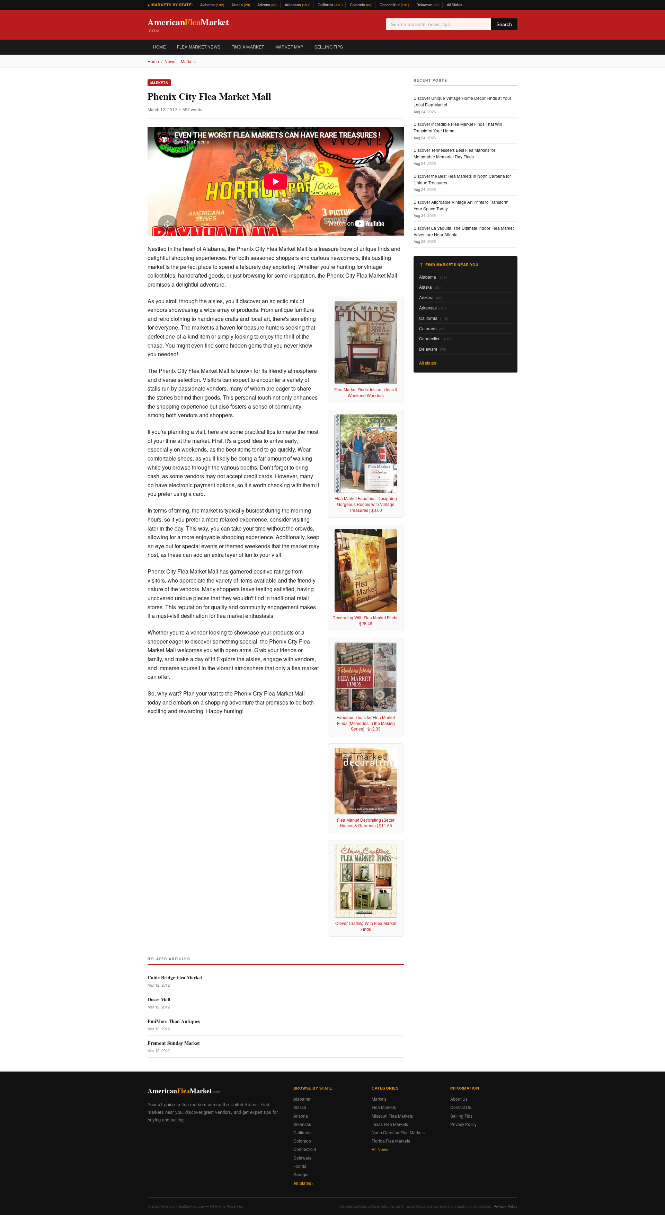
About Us (459, 1099)
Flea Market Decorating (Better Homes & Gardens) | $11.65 (365, 823)
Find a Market (247, 47)
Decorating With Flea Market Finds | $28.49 (365, 620)
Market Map (289, 47)
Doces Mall (159, 999)
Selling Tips (328, 47)
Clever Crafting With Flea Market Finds (365, 926)
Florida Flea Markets (391, 1141)
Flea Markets (384, 1107)
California (330, 4)
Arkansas (297, 4)
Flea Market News (198, 47)
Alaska (240, 4)
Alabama (212, 4)
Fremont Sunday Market (174, 1043)
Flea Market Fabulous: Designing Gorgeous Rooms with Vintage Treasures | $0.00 (366, 504)
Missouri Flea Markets (392, 1116)
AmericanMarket (188, 24)
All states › (428, 363)
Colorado (361, 4)
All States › (456, 4)
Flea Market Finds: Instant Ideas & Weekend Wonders (366, 392)
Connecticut (394, 4)
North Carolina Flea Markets (398, 1132)
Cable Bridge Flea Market (175, 977)
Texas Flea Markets (390, 1124)
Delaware (428, 4)
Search (504, 24)
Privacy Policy (463, 1124)
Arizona (267, 4)
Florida (300, 1166)
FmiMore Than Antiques (174, 1021)
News (170, 61)
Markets (188, 61)
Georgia (301, 1174)
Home (159, 47)
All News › (381, 1149)
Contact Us (460, 1107)
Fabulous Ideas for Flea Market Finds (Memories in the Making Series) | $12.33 (366, 723)
